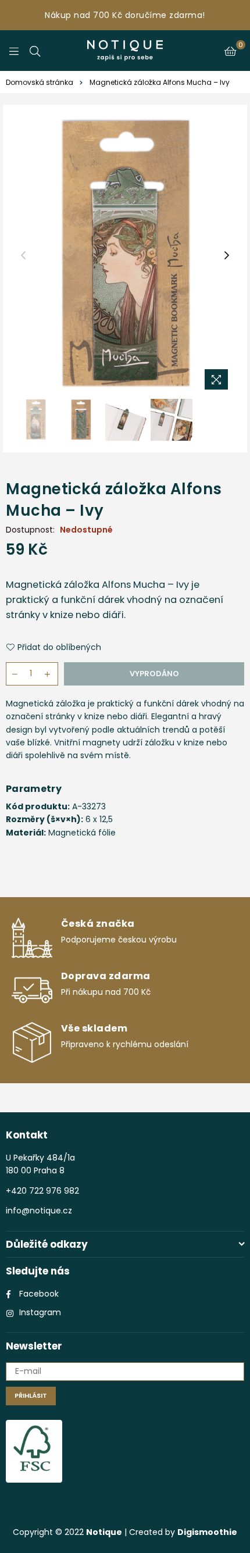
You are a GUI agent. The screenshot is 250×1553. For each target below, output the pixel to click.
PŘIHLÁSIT (31, 1395)
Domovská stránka (39, 82)
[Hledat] (34, 50)
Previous (23, 256)
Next (226, 256)
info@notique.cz (39, 1210)
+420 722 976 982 (42, 1191)
